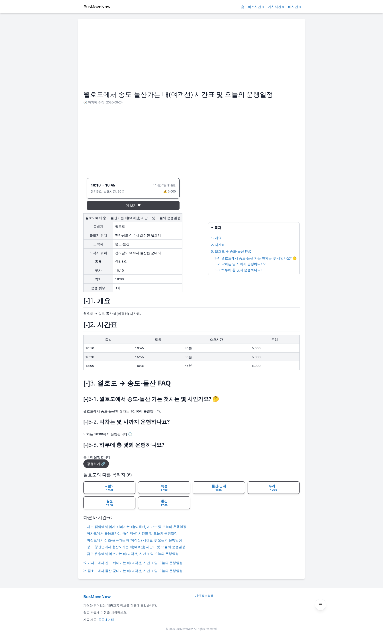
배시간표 (294, 6)
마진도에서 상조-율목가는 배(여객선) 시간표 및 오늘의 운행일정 (134, 540)
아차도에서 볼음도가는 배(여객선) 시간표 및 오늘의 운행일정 (132, 533)
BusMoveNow (97, 596)
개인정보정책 (204, 595)
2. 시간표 (218, 244)
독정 (164, 488)
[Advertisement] (191, 57)
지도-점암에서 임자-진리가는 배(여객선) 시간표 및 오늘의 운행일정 (136, 526)
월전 (109, 503)
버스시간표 (256, 6)
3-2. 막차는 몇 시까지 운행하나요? (240, 264)
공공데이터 (106, 619)
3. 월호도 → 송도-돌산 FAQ (231, 251)
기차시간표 (276, 6)
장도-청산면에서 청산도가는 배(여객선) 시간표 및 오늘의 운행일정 (136, 547)
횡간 (164, 503)
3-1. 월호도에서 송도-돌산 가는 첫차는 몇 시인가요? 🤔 (256, 258)
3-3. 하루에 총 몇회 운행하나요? (238, 270)
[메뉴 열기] (320, 604)
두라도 (274, 488)
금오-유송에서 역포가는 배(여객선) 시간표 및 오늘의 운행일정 (133, 553)
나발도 (109, 488)
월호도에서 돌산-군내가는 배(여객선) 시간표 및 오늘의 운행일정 (133, 571)
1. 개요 (216, 237)
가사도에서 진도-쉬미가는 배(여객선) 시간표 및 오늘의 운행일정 (133, 563)
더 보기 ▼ (133, 205)
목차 (218, 227)
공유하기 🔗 (96, 463)
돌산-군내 (219, 488)
